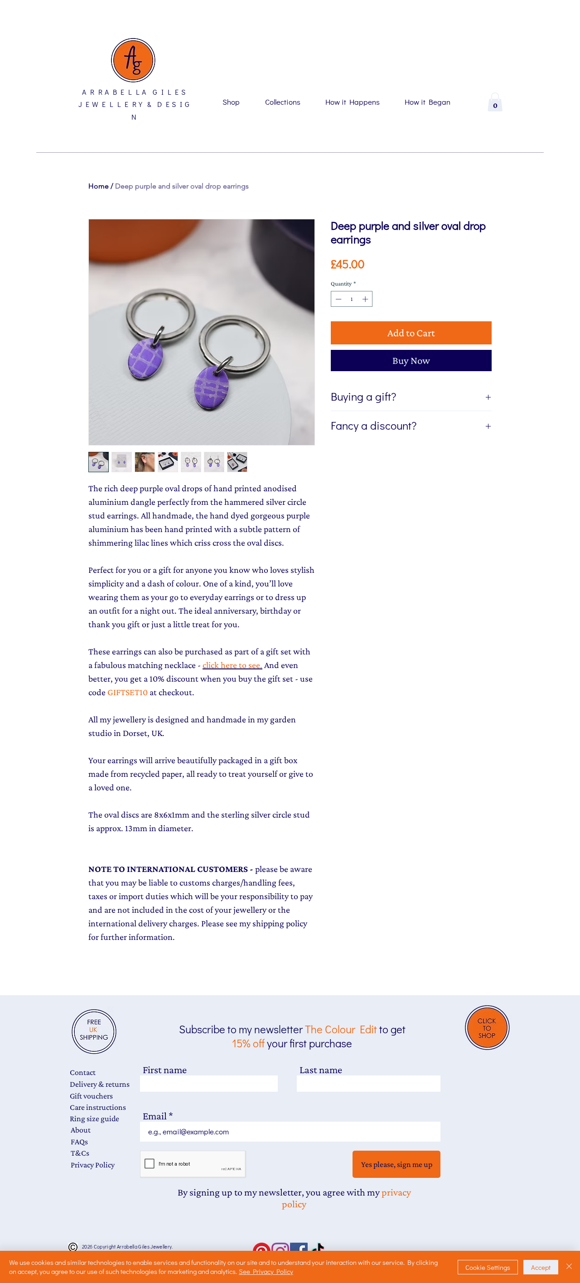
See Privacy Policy (266, 1271)
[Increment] (366, 299)
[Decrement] (337, 299)
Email (155, 1116)
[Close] (569, 1267)
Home (98, 186)
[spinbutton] (352, 299)
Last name (321, 1070)
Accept (541, 1267)
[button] (495, 101)
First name (165, 1070)
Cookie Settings (487, 1267)
